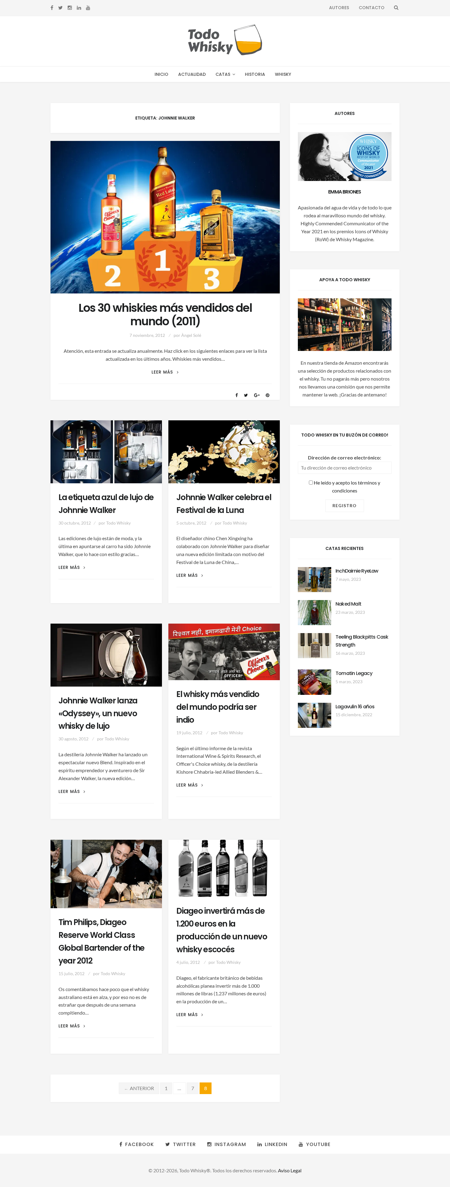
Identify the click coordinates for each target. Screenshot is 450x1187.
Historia (255, 74)
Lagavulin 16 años (355, 706)
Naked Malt (348, 603)
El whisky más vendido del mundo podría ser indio (217, 707)
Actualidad (192, 74)
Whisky (283, 74)
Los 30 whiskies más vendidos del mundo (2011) (165, 315)
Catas (223, 74)
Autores (339, 8)
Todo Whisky (118, 522)
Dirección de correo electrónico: (344, 457)
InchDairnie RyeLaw (357, 570)
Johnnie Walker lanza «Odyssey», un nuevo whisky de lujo (97, 713)
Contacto (371, 8)
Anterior (139, 1088)
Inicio (161, 74)
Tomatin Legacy (354, 673)
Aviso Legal (290, 1170)
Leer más (165, 372)
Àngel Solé (191, 335)
